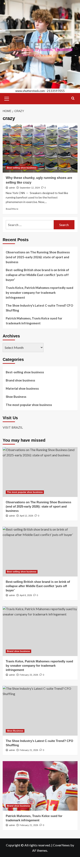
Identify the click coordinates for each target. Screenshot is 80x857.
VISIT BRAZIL (13, 427)
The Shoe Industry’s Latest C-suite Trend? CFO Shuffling (39, 308)
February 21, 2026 (29, 750)
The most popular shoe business (29, 405)
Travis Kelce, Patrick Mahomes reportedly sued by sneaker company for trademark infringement (39, 292)
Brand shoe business (20, 380)
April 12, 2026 (26, 515)
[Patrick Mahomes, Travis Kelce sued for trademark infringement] (40, 786)
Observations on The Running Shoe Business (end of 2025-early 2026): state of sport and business (38, 257)
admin (12, 187)
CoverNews (61, 845)
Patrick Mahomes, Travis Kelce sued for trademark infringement (34, 320)
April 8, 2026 (26, 595)
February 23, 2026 (29, 675)
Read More (12, 208)
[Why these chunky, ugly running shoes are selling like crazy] (40, 148)
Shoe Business (16, 396)
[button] (7, 98)
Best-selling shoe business (21, 167)
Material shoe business (22, 388)
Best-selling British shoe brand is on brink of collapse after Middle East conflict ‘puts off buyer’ (37, 275)
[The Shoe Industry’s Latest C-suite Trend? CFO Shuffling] (40, 710)
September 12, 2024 (30, 187)
